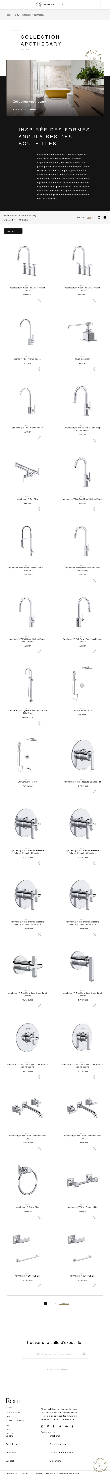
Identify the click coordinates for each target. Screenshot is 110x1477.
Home (8, 15)
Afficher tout (23, 220)
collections (26, 15)
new (89, 217)
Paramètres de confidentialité (68, 1473)
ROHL (16, 15)
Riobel (9, 1408)
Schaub (9, 1434)
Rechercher (53, 1369)
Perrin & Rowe (13, 1412)
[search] (55, 1355)
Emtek (9, 1429)
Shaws (9, 1416)
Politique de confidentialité (45, 1473)
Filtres (11, 231)
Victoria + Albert (15, 1421)
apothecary (39, 14)
